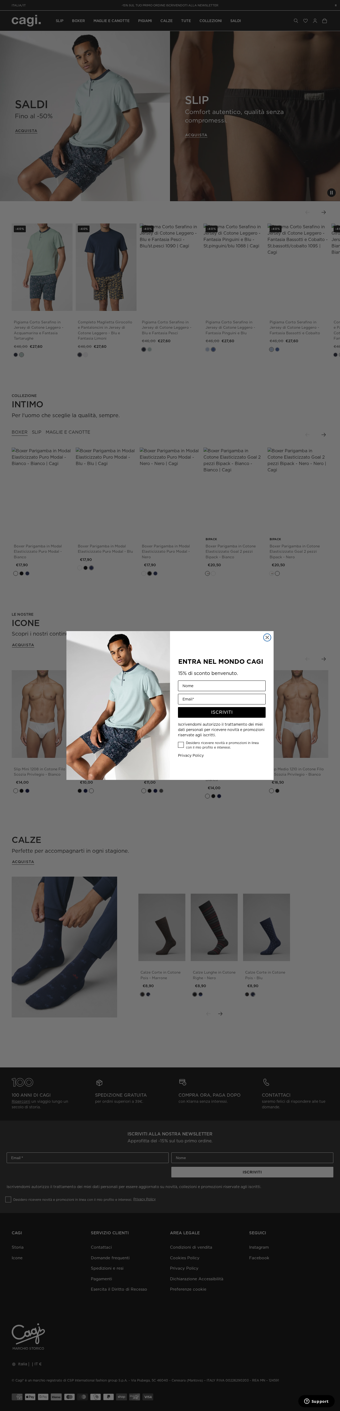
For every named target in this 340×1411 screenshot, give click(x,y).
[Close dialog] (267, 637)
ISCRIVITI (222, 712)
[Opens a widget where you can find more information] (316, 1401)
